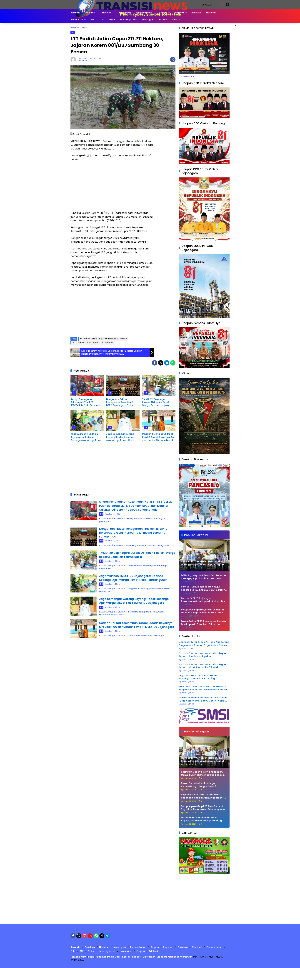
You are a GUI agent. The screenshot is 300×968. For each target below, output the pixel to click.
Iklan (91, 956)
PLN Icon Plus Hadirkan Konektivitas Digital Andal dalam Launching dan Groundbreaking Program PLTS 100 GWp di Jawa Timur (203, 655)
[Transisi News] (133, 4)
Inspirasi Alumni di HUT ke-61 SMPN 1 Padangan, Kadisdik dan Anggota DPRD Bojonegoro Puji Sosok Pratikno (203, 796)
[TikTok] (101, 935)
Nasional (104, 947)
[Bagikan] (172, 59)
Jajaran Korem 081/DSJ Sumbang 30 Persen (104, 338)
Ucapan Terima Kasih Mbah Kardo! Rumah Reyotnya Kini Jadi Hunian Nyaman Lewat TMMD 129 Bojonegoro (158, 437)
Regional (168, 947)
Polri (72, 951)
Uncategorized (107, 951)
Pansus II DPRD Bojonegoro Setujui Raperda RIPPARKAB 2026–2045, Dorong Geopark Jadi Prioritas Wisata (204, 588)
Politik (91, 951)
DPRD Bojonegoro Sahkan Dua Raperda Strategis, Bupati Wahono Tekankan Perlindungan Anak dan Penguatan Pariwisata (203, 577)
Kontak (126, 956)
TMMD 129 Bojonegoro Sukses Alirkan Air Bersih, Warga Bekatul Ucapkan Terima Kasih (156, 402)
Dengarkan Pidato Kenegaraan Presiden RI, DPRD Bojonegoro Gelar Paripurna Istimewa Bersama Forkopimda (122, 402)
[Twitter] (160, 363)
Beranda (75, 947)
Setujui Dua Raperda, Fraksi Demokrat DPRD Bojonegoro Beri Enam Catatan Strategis (202, 611)
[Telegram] (166, 363)
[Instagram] (84, 935)
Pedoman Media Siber (108, 956)
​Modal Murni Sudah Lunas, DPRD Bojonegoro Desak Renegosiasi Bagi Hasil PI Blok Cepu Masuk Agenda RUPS (203, 819)
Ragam (154, 947)
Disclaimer (149, 956)
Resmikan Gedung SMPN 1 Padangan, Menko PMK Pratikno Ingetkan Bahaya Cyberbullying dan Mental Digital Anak (203, 773)
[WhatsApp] (172, 363)
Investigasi (120, 947)
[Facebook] (154, 363)
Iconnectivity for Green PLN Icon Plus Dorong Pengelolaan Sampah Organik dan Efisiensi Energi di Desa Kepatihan (204, 644)
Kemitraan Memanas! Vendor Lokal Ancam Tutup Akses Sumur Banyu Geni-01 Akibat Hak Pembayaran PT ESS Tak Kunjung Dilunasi (203, 699)
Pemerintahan (138, 947)
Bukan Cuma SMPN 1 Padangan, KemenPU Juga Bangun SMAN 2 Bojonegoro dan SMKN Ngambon (199, 785)
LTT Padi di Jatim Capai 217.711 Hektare (94, 342)
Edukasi (153, 951)
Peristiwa (90, 947)
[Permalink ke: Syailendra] (74, 59)
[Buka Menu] (228, 5)
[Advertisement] (112, 186)
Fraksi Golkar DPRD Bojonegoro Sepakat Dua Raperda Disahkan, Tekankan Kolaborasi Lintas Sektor (204, 623)
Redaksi (136, 956)
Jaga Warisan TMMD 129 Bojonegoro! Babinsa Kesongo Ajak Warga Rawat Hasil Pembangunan (86, 437)
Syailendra (82, 59)
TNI (72, 32)
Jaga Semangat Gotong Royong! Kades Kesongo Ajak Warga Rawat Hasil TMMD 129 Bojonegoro (120, 437)
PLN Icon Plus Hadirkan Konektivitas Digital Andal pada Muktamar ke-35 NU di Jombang (202, 666)
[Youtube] (90, 935)
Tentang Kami (78, 956)
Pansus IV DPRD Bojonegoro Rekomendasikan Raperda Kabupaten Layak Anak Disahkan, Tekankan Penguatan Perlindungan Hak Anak (203, 600)
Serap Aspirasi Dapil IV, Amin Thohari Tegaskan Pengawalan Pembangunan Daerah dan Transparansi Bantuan (203, 808)
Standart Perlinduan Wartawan (174, 956)
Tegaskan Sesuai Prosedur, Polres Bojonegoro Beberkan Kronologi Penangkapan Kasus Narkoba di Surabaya (203, 677)
